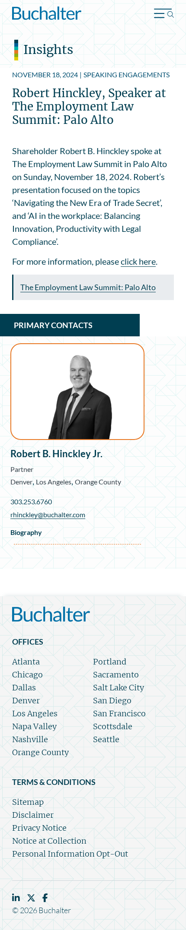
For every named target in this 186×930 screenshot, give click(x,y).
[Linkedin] (16, 898)
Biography (26, 532)
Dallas (24, 688)
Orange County (98, 482)
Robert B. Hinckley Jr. (56, 453)
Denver (21, 482)
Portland (109, 662)
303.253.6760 (31, 501)
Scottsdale (112, 726)
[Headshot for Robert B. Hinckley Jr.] (77, 391)
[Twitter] (31, 898)
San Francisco (119, 713)
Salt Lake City (118, 688)
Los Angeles (53, 482)
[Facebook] (45, 898)
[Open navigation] (164, 14)
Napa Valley (34, 726)
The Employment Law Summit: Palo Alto (88, 287)
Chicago (27, 675)
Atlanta (26, 662)
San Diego (112, 700)
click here (138, 261)
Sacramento (116, 675)
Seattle (106, 739)
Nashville (30, 739)
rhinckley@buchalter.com (47, 514)
